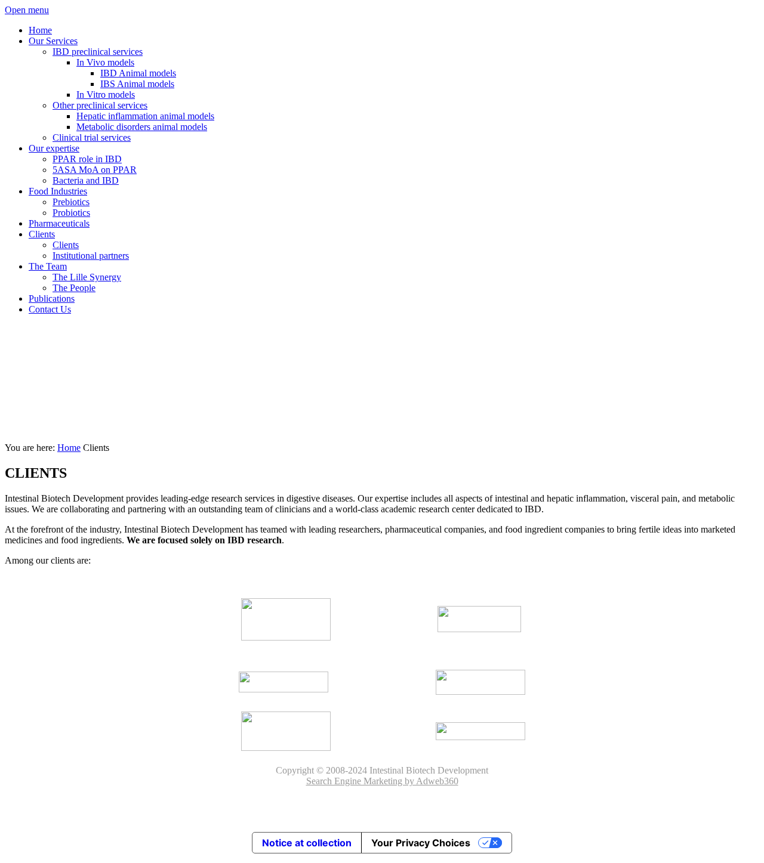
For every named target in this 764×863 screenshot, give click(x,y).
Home (69, 448)
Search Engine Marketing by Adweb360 (382, 781)
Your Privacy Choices (420, 843)
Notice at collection (307, 843)
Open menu (27, 10)
